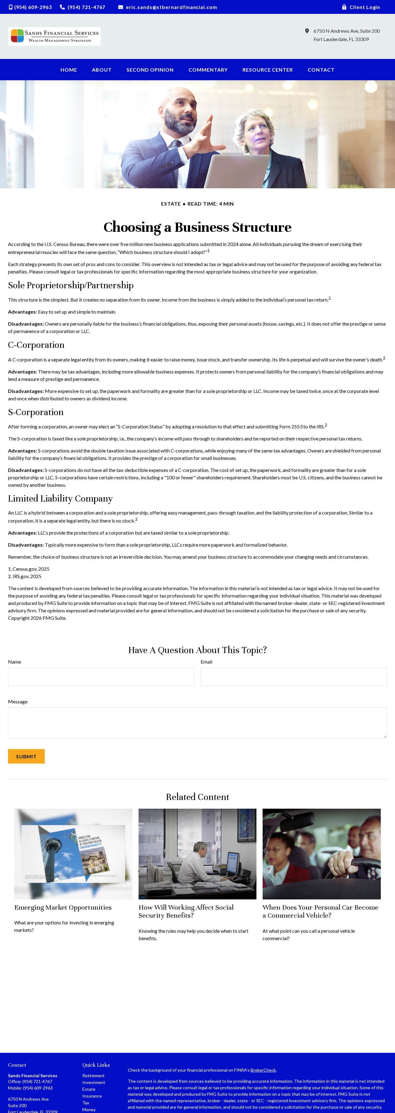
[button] (69, 69)
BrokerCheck (263, 1070)
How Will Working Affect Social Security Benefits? (186, 911)
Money (89, 1109)
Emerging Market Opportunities (63, 907)
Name (14, 662)
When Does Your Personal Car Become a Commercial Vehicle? (320, 911)
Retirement (93, 1075)
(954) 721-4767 (37, 1081)
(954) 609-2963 (38, 1087)
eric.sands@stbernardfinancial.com (171, 7)
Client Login (365, 7)
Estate (88, 1089)
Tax (85, 1102)
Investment (93, 1082)
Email (206, 662)
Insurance (92, 1095)
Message (17, 701)
